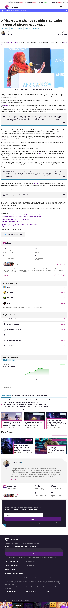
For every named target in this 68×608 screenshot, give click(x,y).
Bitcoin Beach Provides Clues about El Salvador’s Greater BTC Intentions (22, 215)
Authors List (61, 264)
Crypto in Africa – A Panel (9, 226)
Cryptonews (3, 16)
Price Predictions (42, 395)
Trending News (6, 395)
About (47, 591)
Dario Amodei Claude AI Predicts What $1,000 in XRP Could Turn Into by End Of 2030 (28, 400)
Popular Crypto (11, 591)
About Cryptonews (11, 565)
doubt (16, 142)
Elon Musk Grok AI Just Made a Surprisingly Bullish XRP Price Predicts (23, 409)
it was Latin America (12, 42)
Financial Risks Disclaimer (14, 574)
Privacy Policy (10, 569)
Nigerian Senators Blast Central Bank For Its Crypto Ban (17, 219)
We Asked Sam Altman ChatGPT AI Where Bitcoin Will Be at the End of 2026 (25, 407)
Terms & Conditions (11, 561)
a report (5, 105)
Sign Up (33, 519)
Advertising (30, 565)
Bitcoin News (9, 16)
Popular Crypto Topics (28, 395)
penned (41, 153)
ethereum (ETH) (55, 138)
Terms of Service (54, 523)
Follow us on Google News (14, 234)
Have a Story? (30, 561)
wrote (7, 190)
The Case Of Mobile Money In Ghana (12, 221)
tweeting (36, 183)
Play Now (52, 605)
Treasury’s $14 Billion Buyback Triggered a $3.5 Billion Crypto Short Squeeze (25, 404)
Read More (14, 480)
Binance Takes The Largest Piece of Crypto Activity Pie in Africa (19, 224)
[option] (11, 420)
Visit (62, 287)
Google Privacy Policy (42, 523)
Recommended (16, 395)
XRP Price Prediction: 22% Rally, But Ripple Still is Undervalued (21, 402)
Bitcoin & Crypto (31, 591)
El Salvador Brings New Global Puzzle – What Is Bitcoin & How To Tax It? (22, 216)
